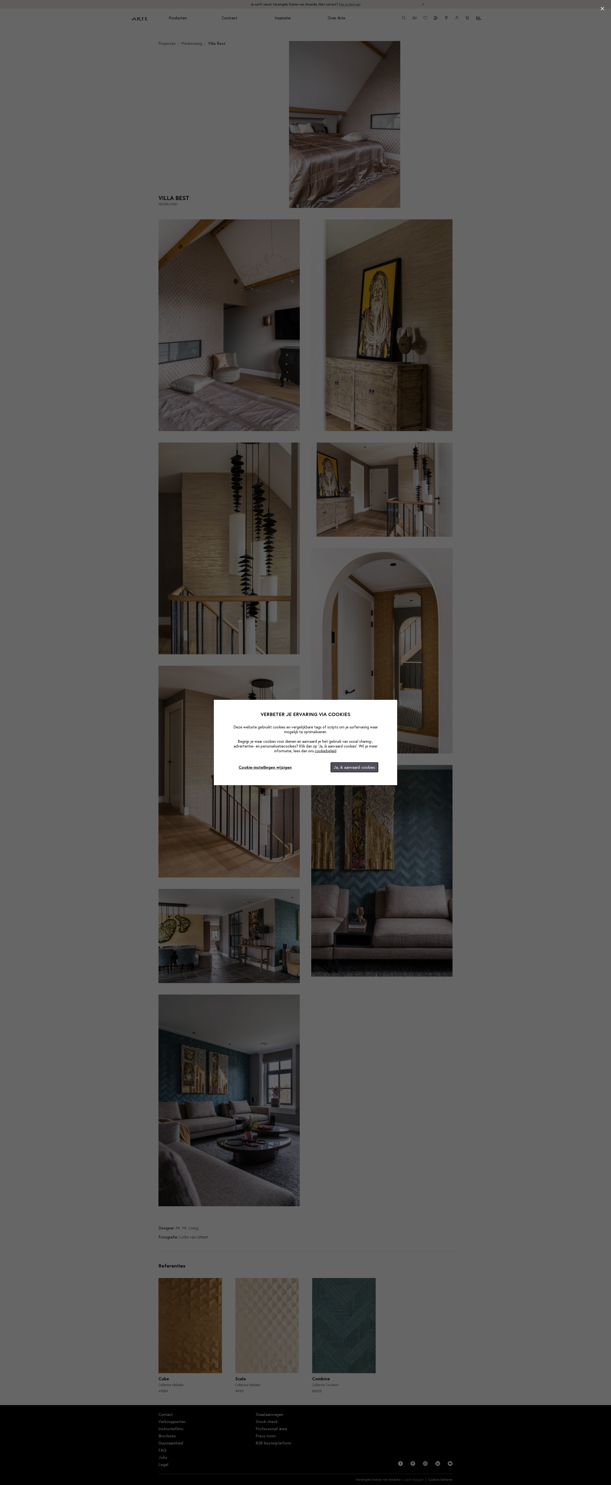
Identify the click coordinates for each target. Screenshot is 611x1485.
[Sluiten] (602, 8)
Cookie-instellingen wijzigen (265, 767)
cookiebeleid (325, 750)
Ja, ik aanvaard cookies (354, 767)
